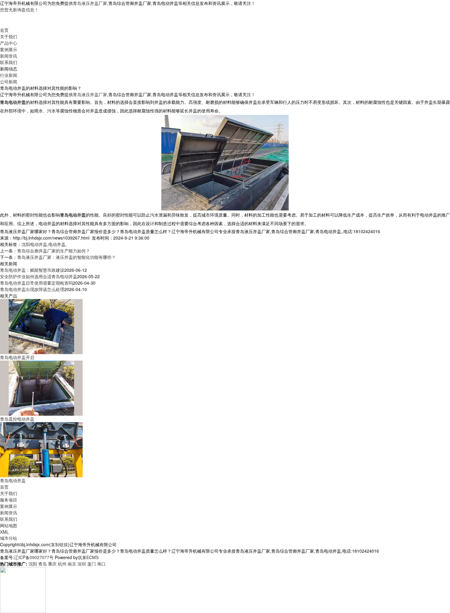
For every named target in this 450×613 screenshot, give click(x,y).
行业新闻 (8, 75)
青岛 (42, 564)
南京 (72, 564)
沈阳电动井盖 (34, 244)
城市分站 (8, 538)
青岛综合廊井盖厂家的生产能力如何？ (53, 251)
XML (4, 532)
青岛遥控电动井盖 (17, 419)
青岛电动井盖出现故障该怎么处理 (32, 289)
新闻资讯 (8, 56)
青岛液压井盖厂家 (90, 3)
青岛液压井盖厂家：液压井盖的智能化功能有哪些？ (66, 257)
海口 (101, 564)
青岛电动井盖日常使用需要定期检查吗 (36, 283)
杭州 (62, 564)
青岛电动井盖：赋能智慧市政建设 (32, 270)
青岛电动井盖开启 (17, 357)
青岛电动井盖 (13, 480)
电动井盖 (57, 244)
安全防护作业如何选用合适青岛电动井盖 (38, 276)
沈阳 (32, 564)
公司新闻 (8, 81)
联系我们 (8, 62)
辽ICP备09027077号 (34, 557)
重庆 (52, 564)
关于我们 (8, 36)
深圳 (81, 564)
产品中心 (8, 43)
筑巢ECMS (88, 557)
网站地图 (8, 525)
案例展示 (8, 49)
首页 (4, 30)
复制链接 (59, 544)
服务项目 (8, 500)
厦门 (91, 564)
